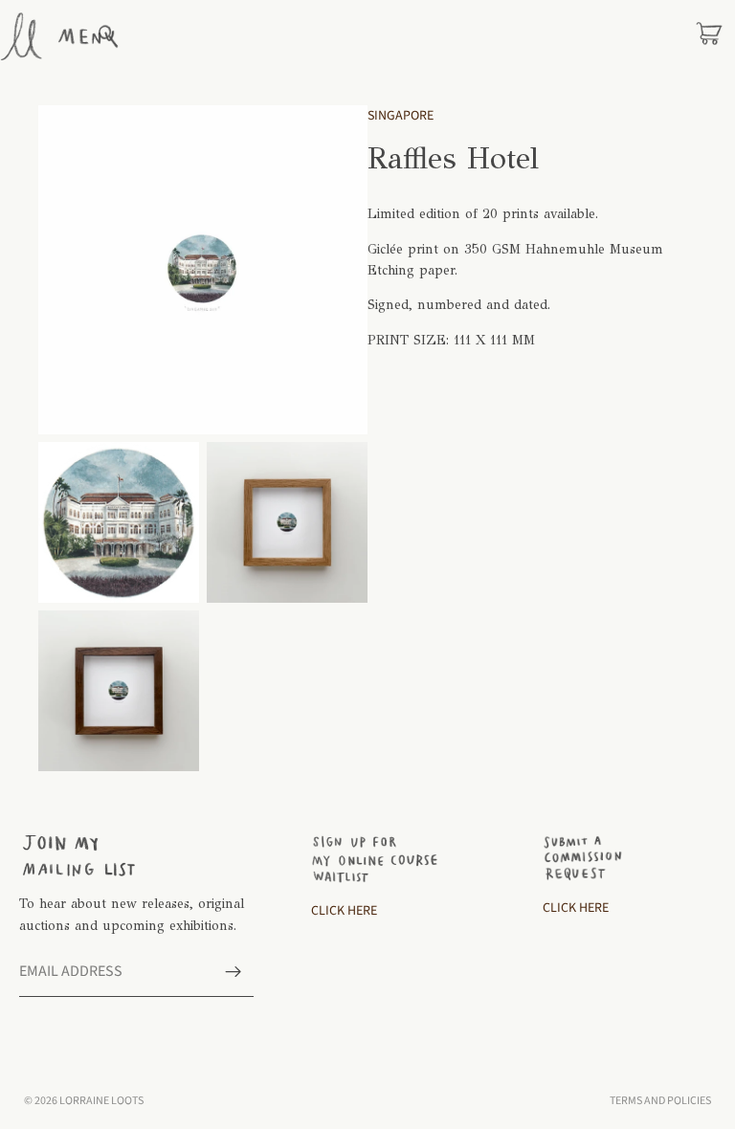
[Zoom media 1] (203, 269)
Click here (576, 908)
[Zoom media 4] (118, 690)
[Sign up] (233, 972)
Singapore (401, 115)
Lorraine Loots (101, 1101)
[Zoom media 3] (287, 522)
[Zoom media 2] (118, 522)
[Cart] (709, 36)
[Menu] (86, 36)
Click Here (344, 910)
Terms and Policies (660, 1101)
